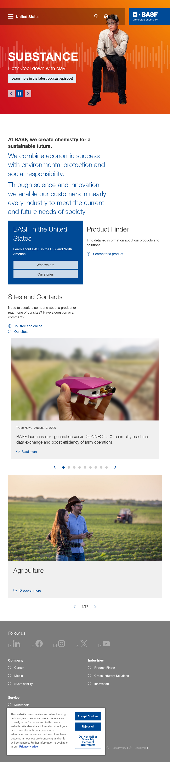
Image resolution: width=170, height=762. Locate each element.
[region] (56, 731)
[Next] (28, 120)
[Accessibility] (115, 16)
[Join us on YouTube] (104, 673)
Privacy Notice (28, 746)
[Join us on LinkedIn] (14, 673)
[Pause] (19, 120)
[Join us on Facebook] (37, 673)
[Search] (96, 16)
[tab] (63, 494)
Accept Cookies (88, 716)
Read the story (22, 105)
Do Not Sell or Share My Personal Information (88, 740)
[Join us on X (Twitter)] (82, 673)
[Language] (105, 16)
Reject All (88, 726)
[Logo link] (145, 16)
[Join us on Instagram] (59, 673)
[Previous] (11, 120)
